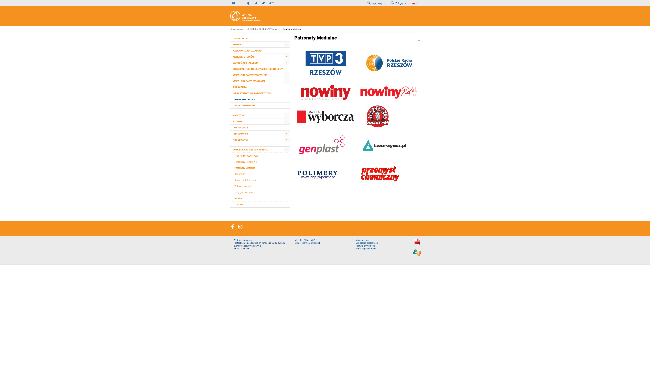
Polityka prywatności (365, 245)
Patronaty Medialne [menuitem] (244, 167)
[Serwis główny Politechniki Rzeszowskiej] (233, 3)
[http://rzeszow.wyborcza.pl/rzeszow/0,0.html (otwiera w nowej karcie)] (325, 123)
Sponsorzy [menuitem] (240, 174)
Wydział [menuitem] (238, 44)
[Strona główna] (245, 16)
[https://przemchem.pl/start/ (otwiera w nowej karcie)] (380, 185)
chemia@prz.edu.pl (310, 242)
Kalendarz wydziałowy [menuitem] (248, 50)
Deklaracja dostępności (367, 242)
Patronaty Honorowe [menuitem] (245, 161)
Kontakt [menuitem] (238, 204)
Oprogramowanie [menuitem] (244, 105)
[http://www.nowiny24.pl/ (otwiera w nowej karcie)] (325, 99)
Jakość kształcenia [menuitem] (245, 63)
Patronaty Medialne (292, 29)
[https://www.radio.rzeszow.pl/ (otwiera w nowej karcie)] (389, 72)
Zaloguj (399, 3)
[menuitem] (287, 44)
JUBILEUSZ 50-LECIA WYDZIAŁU (263, 29)
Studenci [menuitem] (238, 121)
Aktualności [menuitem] (241, 38)
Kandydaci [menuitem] (239, 115)
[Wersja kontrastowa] (250, 3)
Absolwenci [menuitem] (240, 139)
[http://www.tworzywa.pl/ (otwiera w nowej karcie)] (384, 153)
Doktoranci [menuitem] (240, 127)
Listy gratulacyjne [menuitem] (243, 192)
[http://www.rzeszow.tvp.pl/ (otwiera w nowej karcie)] (325, 79)
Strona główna (237, 29)
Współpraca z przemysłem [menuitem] (250, 75)
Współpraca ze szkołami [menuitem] (249, 81)
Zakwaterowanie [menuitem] (243, 186)
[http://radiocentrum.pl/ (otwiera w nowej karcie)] (378, 127)
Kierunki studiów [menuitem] (243, 56)
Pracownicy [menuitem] (240, 133)
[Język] (414, 3)
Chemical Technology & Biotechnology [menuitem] (258, 69)
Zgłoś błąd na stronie (366, 248)
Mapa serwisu (362, 240)
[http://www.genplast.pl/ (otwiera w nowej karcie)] (321, 157)
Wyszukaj (377, 3)
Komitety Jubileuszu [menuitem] (245, 180)
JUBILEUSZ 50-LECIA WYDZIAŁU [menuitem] (250, 149)
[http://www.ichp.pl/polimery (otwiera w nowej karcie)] (318, 180)
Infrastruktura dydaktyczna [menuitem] (252, 93)
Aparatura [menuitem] (240, 87)
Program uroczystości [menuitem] (246, 155)
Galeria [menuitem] (238, 198)
